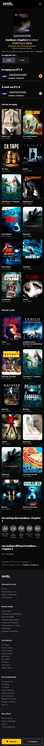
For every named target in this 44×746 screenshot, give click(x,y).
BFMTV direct (7, 668)
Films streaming (7, 690)
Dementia (27, 442)
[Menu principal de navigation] (40, 4)
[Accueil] (8, 4)
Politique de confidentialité (11, 614)
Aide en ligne (6, 611)
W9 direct (5, 662)
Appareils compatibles (10, 631)
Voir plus (39, 51)
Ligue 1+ (5, 724)
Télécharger (6, 628)
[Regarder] (40, 76)
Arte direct (6, 659)
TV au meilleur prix (8, 727)
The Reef (26, 267)
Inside (25, 169)
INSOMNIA (10, 554)
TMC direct (6, 665)
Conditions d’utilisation (10, 623)
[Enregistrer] (40, 93)
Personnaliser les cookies (11, 625)
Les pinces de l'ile (30, 474)
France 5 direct (7, 653)
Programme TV (7, 682)
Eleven (4, 507)
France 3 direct (7, 651)
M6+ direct (6, 656)
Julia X (4, 442)
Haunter (5, 409)
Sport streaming (8, 696)
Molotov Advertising (9, 595)
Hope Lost (6, 136)
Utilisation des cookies (10, 620)
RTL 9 (4, 554)
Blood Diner (6, 267)
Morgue (26, 409)
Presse (4, 589)
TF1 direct (5, 645)
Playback (26, 234)
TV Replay (5, 684)
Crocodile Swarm (30, 136)
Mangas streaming (8, 702)
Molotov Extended (8, 721)
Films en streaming (18, 48)
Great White (7, 234)
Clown (25, 299)
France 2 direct (7, 648)
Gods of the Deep (30, 507)
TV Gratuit (5, 687)
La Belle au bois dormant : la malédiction (32, 343)
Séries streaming (8, 693)
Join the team (7, 597)
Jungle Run (6, 299)
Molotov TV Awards (9, 699)
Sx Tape (5, 169)
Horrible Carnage (9, 377)
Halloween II (28, 202)
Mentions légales (8, 617)
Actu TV (5, 705)
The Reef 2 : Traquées (11, 202)
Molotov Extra (7, 718)
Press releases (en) (9, 592)
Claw (4, 342)
